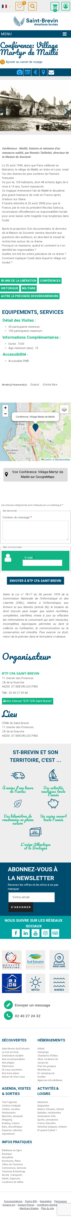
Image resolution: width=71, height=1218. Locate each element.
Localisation (43, 69)
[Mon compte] (66, 6)
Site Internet (29, 701)
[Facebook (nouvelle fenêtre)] (16, 933)
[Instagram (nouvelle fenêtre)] (45, 933)
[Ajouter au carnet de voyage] (2, 62)
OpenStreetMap (62, 459)
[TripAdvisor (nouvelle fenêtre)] (55, 933)
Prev (4, 104)
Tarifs (35, 69)
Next (65, 104)
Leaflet (47, 459)
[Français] (6, 6)
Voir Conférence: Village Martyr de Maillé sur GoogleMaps (37, 474)
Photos (19, 69)
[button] (55, 6)
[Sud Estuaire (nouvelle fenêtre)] (35, 960)
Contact (51, 69)
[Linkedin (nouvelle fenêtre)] (26, 933)
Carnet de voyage (23, 3)
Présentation (27, 69)
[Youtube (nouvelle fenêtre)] (35, 933)
